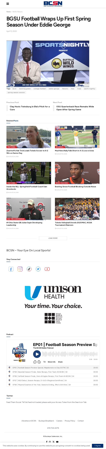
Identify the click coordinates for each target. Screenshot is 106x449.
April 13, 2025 (11, 31)
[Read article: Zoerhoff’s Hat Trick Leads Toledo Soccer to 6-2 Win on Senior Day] (28, 137)
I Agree (97, 446)
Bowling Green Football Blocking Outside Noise (75, 187)
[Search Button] (98, 4)
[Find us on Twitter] (53, 441)
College (59, 219)
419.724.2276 (53, 428)
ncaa (79, 89)
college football (40, 89)
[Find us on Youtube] (57, 441)
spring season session (16, 92)
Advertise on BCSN (29, 421)
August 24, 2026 (13, 156)
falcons (65, 89)
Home (8, 12)
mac (72, 89)
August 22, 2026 (61, 228)
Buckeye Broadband (46, 421)
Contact (81, 421)
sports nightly (89, 89)
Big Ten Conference (15, 219)
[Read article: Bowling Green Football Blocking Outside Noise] (77, 173)
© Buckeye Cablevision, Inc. (52, 436)
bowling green (25, 89)
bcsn (14, 89)
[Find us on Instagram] (50, 441)
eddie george (54, 89)
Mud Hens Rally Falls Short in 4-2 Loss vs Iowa (74, 151)
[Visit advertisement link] (53, 303)
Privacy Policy (70, 421)
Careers (59, 421)
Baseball (60, 147)
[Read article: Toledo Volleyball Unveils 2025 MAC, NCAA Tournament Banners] (77, 209)
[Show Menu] (7, 4)
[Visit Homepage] (53, 3)
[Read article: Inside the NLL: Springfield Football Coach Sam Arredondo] (28, 173)
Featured (11, 147)
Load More (53, 238)
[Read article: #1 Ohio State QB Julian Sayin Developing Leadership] (28, 209)
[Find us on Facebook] (46, 441)
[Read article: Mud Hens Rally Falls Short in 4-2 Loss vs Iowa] (77, 137)
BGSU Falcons (17, 12)
